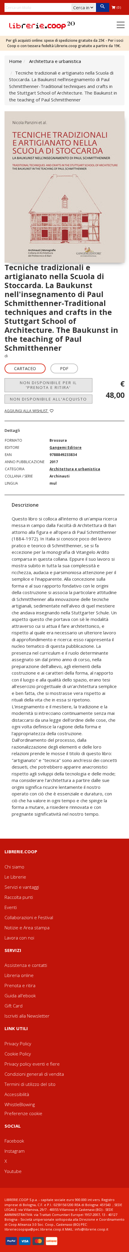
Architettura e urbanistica (55, 61)
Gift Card (13, 1006)
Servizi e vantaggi (21, 887)
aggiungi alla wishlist (26, 410)
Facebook (14, 1141)
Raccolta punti (18, 897)
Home (15, 61)
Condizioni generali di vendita (34, 1074)
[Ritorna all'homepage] (42, 25)
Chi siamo (14, 867)
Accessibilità (16, 1094)
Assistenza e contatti (25, 965)
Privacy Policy (17, 1044)
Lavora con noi (19, 938)
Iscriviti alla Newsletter (27, 1016)
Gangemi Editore (66, 447)
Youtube (13, 1171)
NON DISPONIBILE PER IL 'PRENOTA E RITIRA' (48, 385)
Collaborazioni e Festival (28, 917)
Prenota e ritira (19, 985)
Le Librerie (15, 877)
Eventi (10, 907)
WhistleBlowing (19, 1104)
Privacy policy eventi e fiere (32, 1064)
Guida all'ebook (20, 995)
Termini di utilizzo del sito (30, 1084)
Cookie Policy (17, 1054)
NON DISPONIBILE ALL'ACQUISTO (48, 399)
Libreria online (19, 975)
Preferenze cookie (23, 1113)
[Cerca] (102, 7)
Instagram (14, 1151)
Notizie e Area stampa (27, 928)
